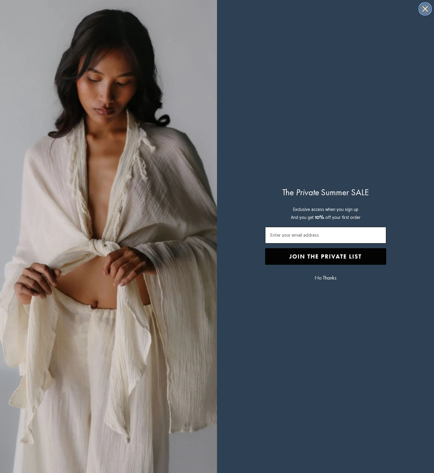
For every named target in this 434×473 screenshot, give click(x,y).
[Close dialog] (425, 9)
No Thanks (325, 278)
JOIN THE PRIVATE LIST (325, 256)
